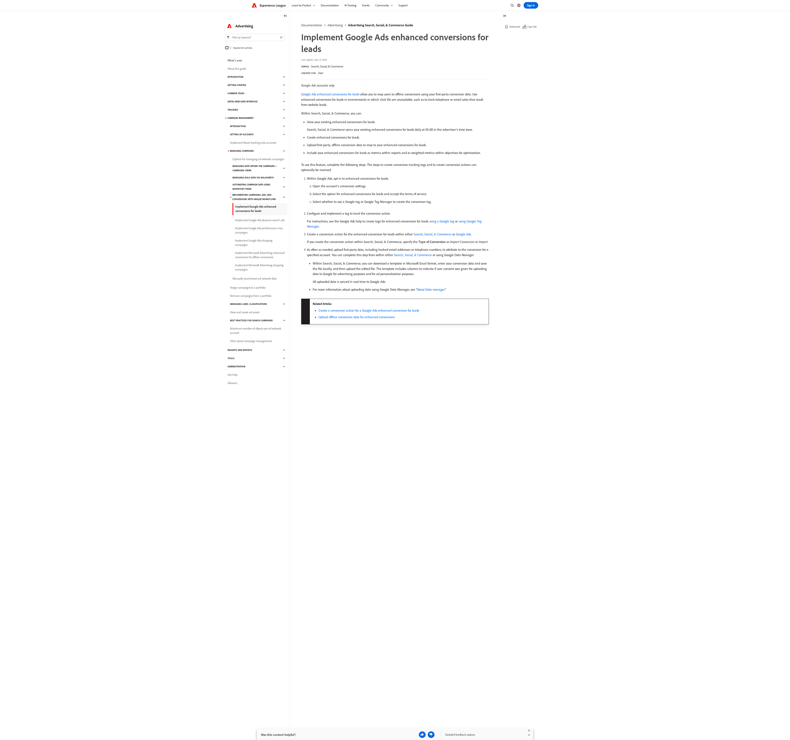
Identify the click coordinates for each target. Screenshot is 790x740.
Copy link (532, 26)
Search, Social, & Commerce (327, 66)
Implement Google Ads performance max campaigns (259, 230)
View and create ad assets (244, 312)
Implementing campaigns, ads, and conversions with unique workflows (254, 197)
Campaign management (240, 118)
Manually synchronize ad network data (254, 278)
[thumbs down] (431, 734)
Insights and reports (240, 350)
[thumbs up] (422, 734)
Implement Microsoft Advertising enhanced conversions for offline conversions (260, 255)
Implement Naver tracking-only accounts (253, 143)
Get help (232, 375)
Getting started (237, 85)
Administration (236, 366)
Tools (231, 358)
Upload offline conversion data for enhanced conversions (356, 317)
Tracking (233, 109)
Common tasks (236, 93)
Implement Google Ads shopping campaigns (253, 243)
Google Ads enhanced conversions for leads (330, 94)
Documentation (311, 25)
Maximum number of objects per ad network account (255, 331)
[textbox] (255, 37)
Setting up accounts (242, 134)
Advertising (335, 25)
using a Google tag (441, 221)
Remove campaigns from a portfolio (250, 296)
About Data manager (431, 289)
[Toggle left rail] (285, 16)
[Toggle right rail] (504, 16)
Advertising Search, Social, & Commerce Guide (380, 25)
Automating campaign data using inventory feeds (251, 186)
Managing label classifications (248, 304)
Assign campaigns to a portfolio (248, 287)
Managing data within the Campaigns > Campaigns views (254, 168)
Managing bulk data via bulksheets (253, 177)
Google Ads (463, 234)
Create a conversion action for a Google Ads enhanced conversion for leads (368, 310)
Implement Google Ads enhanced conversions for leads (255, 209)
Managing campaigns (242, 150)
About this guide (237, 69)
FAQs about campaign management (251, 341)
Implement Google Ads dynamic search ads (260, 220)
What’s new (235, 60)
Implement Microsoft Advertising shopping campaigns (259, 267)
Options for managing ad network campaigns (258, 159)
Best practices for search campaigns (251, 320)
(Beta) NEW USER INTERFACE (243, 101)
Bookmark (515, 26)
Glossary (232, 383)
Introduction (235, 76)
